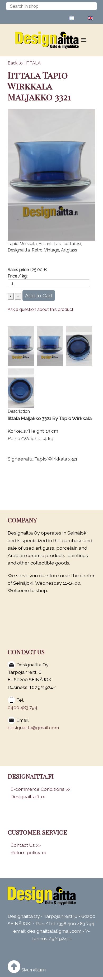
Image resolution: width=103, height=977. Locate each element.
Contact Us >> (26, 845)
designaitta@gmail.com (33, 727)
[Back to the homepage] (49, 40)
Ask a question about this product (40, 309)
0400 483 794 (23, 707)
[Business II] (44, 896)
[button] (83, 40)
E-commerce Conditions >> (40, 789)
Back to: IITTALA (24, 63)
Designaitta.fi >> (28, 796)
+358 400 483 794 (75, 923)
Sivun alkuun (33, 969)
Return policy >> (28, 852)
